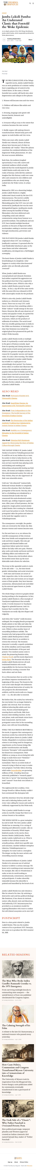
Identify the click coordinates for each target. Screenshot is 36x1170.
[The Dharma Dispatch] (10, 3)
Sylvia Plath (6, 659)
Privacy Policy (24, 1162)
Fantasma (29, 1165)
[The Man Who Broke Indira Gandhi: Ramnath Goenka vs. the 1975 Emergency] (18, 980)
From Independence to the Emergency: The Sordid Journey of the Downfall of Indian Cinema (16, 413)
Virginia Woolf (7, 657)
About (16, 1162)
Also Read (4, 71)
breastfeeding (16, 770)
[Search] (30, 3)
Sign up (10, 1162)
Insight (4, 13)
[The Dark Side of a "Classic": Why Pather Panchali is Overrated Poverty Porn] (18, 1121)
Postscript (4, 73)
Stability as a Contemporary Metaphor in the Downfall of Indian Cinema (17, 433)
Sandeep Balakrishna (14, 39)
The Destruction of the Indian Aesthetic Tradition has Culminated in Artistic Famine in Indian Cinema (17, 423)
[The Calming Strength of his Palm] (18, 1022)
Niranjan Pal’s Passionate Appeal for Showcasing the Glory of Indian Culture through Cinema (18, 442)
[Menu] (33, 3)
